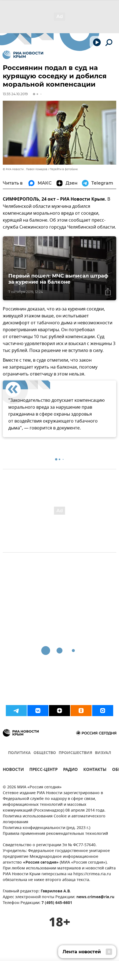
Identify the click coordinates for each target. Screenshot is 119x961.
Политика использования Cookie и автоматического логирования (54, 819)
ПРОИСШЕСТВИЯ (75, 753)
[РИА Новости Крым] (22, 54)
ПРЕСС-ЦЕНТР (43, 770)
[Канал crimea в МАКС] (102, 710)
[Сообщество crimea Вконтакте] (37, 710)
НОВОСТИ (13, 770)
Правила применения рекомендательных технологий (55, 834)
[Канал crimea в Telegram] (16, 710)
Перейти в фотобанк (64, 169)
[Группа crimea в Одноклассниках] (81, 710)
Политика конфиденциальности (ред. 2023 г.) (46, 828)
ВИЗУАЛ (103, 753)
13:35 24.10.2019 (15, 94)
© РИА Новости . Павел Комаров (25, 169)
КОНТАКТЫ (95, 770)
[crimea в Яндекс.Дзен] (59, 710)
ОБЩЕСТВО (44, 753)
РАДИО (70, 770)
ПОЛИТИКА (19, 753)
